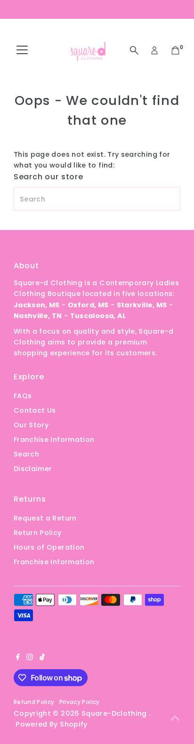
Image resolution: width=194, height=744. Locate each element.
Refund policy (34, 702)
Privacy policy (79, 702)
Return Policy (38, 532)
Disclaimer (33, 468)
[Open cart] (175, 50)
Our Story (31, 425)
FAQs (23, 395)
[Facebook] (18, 658)
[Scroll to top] (175, 718)
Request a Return (45, 518)
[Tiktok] (42, 658)
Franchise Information (54, 439)
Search (26, 454)
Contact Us (35, 410)
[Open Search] (134, 50)
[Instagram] (29, 658)
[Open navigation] (22, 50)
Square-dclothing (115, 713)
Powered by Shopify (52, 724)
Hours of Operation (49, 547)
